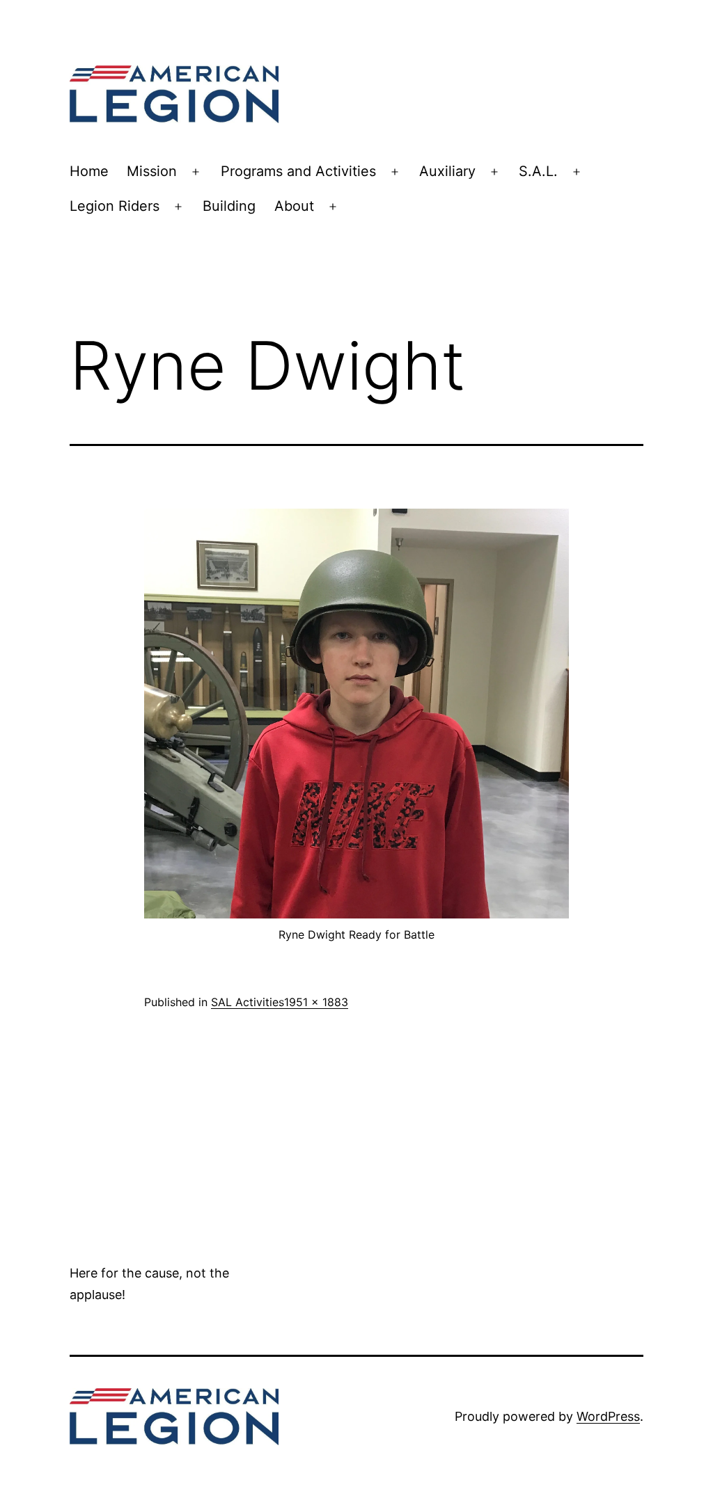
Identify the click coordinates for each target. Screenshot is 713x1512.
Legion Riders (114, 206)
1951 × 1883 (316, 1002)
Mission (152, 171)
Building (229, 206)
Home (89, 171)
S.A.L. (538, 171)
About (294, 206)
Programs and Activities (298, 171)
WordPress (608, 1416)
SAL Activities (247, 1002)
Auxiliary (447, 171)
